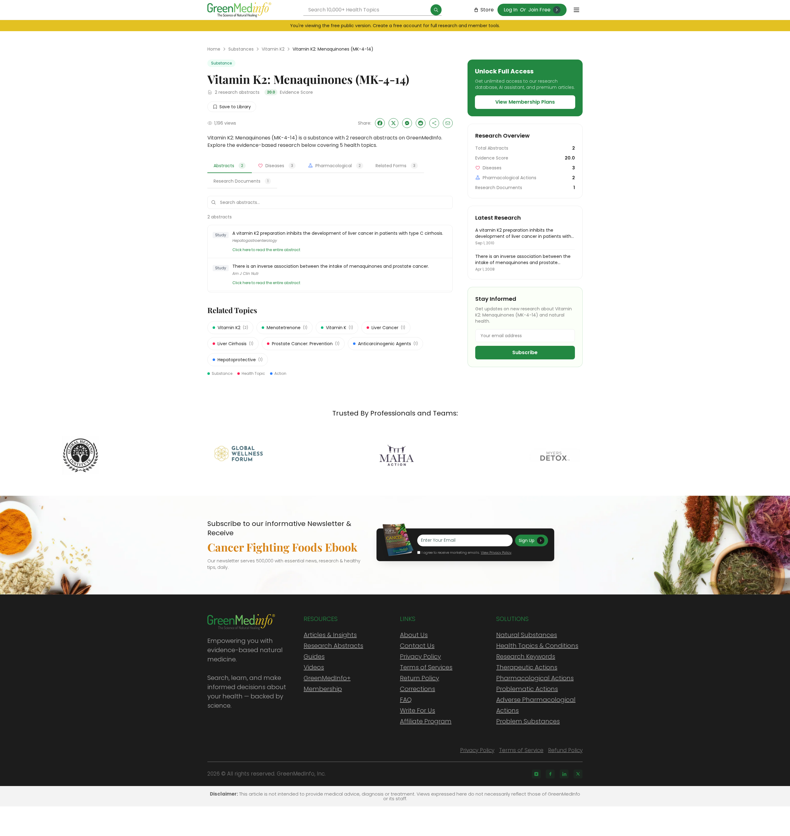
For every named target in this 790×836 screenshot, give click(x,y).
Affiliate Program (425, 721)
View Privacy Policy (496, 552)
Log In (511, 9)
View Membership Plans (525, 102)
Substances (241, 49)
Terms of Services (426, 667)
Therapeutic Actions (526, 667)
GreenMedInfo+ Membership (327, 683)
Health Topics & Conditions (537, 645)
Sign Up (526, 540)
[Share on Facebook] (380, 123)
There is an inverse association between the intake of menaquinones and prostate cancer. (330, 266)
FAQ (406, 699)
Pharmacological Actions (535, 678)
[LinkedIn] (564, 774)
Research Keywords (525, 656)
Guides (314, 656)
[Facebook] (550, 774)
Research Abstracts (333, 645)
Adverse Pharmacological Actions (536, 705)
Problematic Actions (527, 689)
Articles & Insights (330, 635)
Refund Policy (565, 750)
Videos (314, 667)
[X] (578, 774)
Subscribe (525, 352)
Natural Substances (526, 635)
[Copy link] (434, 123)
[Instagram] (536, 774)
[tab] (229, 166)
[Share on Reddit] (421, 123)
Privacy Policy (420, 656)
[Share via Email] (448, 123)
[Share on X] (393, 123)
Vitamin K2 (273, 49)
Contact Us (417, 645)
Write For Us (417, 710)
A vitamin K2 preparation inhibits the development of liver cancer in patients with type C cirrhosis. (337, 233)
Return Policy (419, 678)
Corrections (417, 689)
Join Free (539, 9)
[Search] (436, 9)
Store (487, 9)
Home (213, 49)
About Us (414, 635)
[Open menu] (576, 10)
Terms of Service (521, 750)
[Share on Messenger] (407, 123)
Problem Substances (528, 721)
